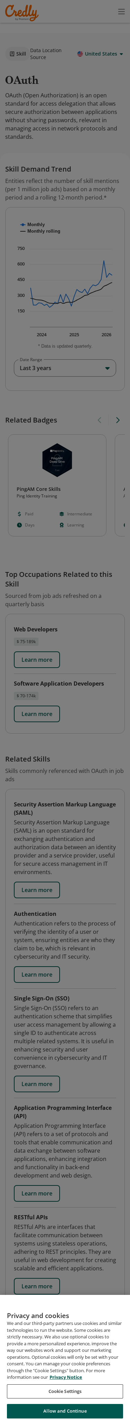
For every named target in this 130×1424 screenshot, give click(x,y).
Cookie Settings (65, 1391)
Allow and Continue (64, 1411)
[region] (65, 1359)
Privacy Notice (66, 1377)
